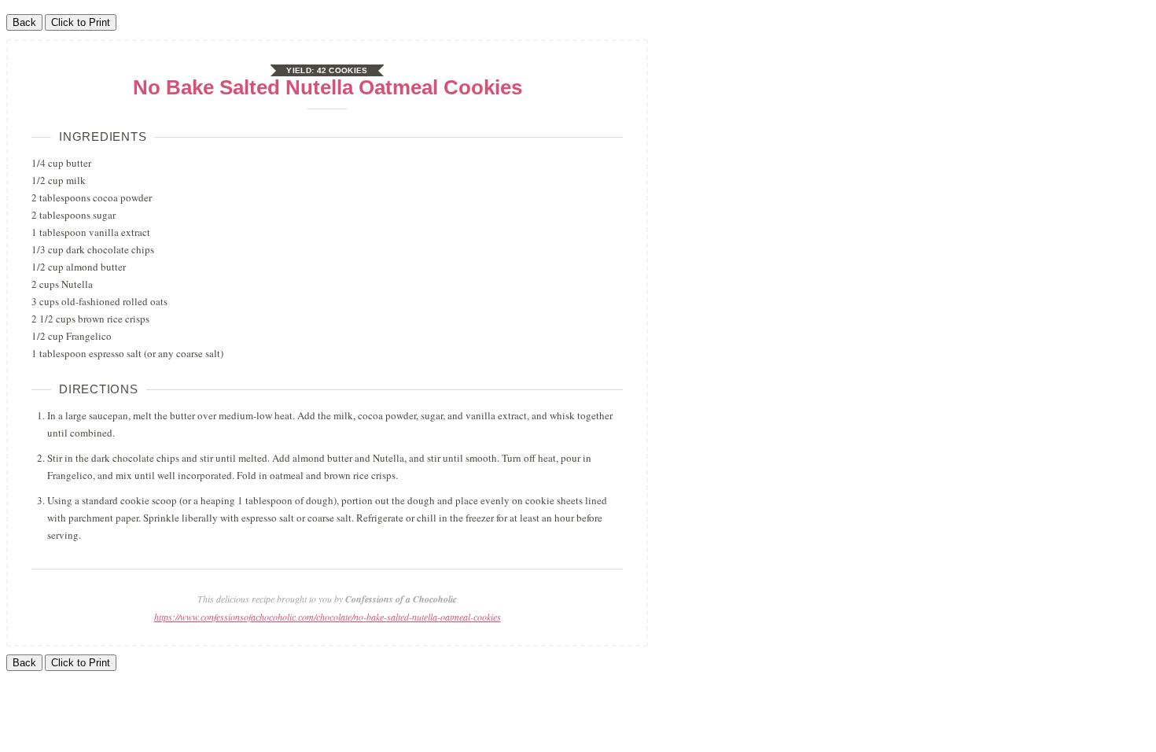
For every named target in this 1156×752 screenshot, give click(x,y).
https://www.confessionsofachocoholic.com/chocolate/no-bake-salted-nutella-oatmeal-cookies (327, 616)
